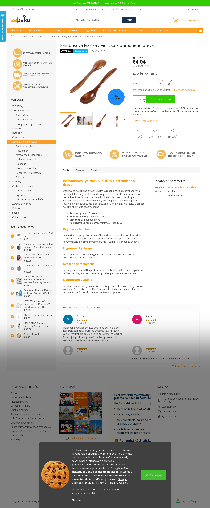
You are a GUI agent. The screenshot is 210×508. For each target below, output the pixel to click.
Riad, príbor (22, 150)
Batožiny (17, 132)
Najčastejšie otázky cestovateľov (28, 430)
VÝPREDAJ (17, 106)
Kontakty (15, 439)
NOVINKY (17, 128)
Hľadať (129, 20)
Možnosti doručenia (185, 89)
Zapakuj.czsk (169, 406)
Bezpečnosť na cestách (28, 172)
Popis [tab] (66, 170)
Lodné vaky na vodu (26, 159)
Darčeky (16, 181)
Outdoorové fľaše (25, 146)
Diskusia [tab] (80, 170)
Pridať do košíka (162, 99)
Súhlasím (155, 475)
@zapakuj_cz (169, 416)
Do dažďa (21, 163)
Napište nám (17, 435)
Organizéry (18, 137)
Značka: (98, 51)
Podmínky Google (117, 482)
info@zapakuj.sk (171, 393)
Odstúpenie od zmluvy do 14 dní (28, 418)
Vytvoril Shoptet (191, 501)
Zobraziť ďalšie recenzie (185, 366)
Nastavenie (78, 500)
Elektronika (18, 208)
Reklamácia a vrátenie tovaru (26, 414)
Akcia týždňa (22, 115)
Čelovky (20, 177)
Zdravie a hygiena (21, 203)
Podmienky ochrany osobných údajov (31, 426)
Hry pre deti (22, 195)
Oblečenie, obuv (21, 217)
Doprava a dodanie (95, 9)
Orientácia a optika (26, 168)
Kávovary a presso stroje (29, 154)
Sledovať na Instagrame (83, 438)
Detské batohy (23, 190)
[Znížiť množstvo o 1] (144, 101)
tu (101, 489)
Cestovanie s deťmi (22, 186)
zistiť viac (131, 3)
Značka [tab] (95, 170)
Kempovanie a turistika (24, 141)
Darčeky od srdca (25, 119)
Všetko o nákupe (20, 409)
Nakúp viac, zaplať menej (29, 124)
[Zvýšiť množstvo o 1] (144, 97)
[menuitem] (16, 30)
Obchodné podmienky (22, 422)
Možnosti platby (122, 9)
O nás (75, 9)
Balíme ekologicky (20, 405)
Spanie (15, 212)
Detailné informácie (143, 120)
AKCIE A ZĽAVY (20, 110)
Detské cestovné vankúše (29, 199)
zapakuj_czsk (169, 411)
